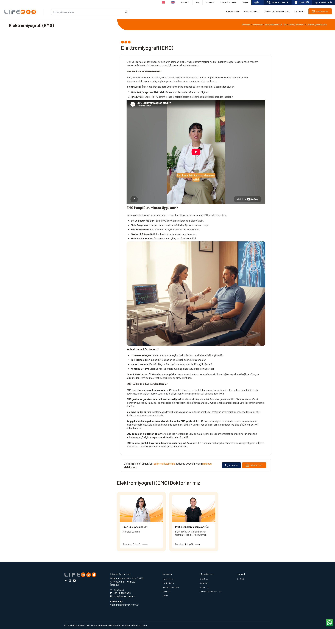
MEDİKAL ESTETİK (280, 2)
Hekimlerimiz (232, 11)
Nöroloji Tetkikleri (296, 24)
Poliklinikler (257, 24)
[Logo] (21, 12)
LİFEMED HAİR (325, 2)
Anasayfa (246, 24)
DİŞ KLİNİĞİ (304, 2)
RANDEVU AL (256, 465)
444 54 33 (185, 2)
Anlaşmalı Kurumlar (228, 2)
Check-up (299, 11)
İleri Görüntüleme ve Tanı (276, 11)
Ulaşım (245, 2)
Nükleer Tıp (204, 587)
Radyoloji (204, 583)
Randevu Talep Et (132, 544)
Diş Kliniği (241, 579)
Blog (197, 2)
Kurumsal (210, 2)
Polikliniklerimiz (251, 11)
